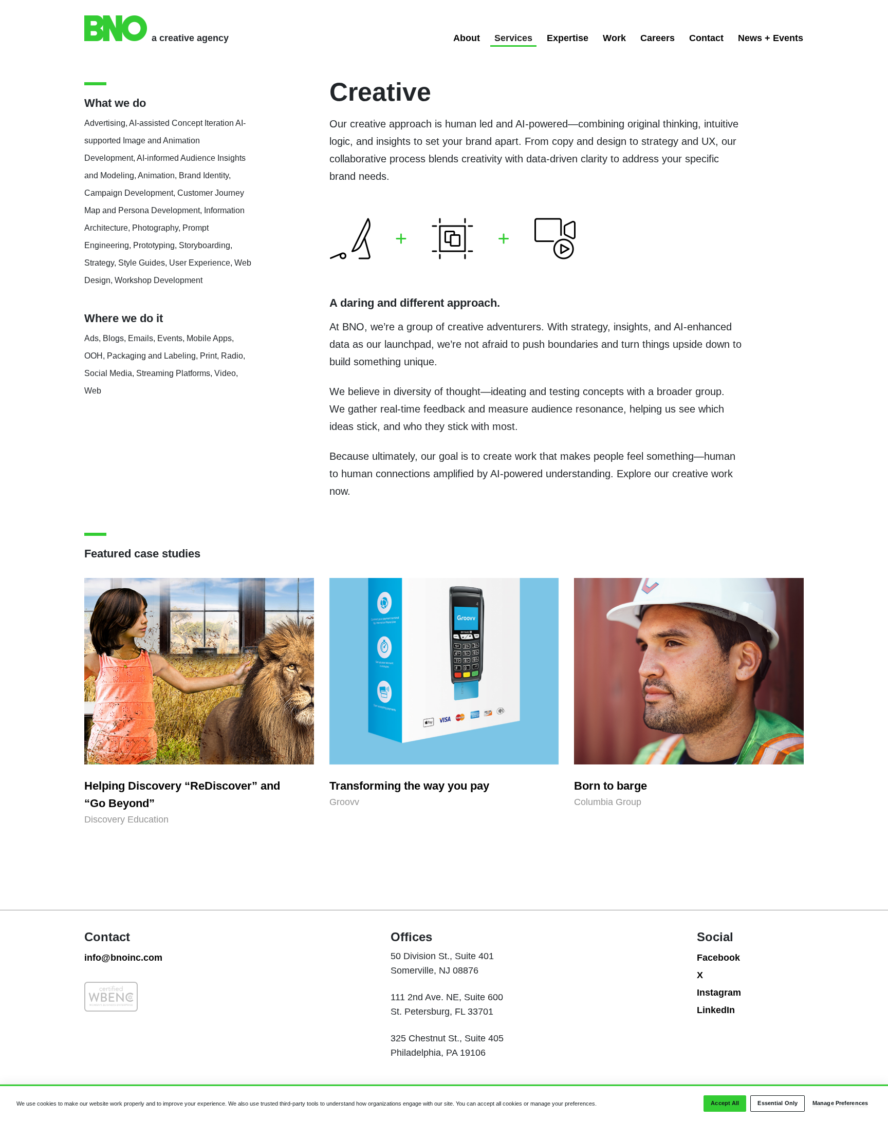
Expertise (567, 38)
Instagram (719, 992)
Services (513, 38)
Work (614, 38)
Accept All (725, 1103)
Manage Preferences (840, 1103)
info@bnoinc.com (123, 957)
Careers (657, 38)
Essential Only (777, 1103)
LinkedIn (716, 1010)
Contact (706, 38)
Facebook (718, 957)
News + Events (770, 38)
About (466, 38)
